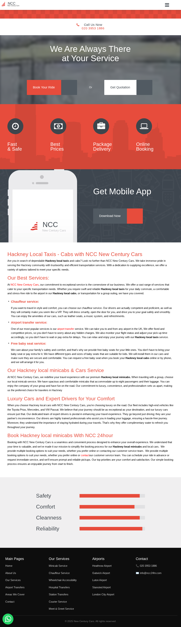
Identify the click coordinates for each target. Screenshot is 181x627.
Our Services (13, 580)
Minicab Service (58, 565)
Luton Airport (99, 580)
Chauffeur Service (59, 572)
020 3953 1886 (93, 28)
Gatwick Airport (101, 572)
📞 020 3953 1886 (146, 565)
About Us (10, 572)
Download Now (110, 216)
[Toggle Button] (167, 5)
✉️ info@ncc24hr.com (149, 572)
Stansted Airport (101, 587)
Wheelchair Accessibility (63, 580)
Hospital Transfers (59, 587)
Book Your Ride (44, 87)
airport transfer (65, 328)
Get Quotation (120, 87)
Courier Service (58, 601)
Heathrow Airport (102, 565)
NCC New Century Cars (25, 284)
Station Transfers (58, 594)
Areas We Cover (15, 594)
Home (8, 565)
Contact (9, 601)
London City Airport (103, 594)
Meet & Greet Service (61, 608)
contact (85, 455)
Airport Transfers (15, 587)
